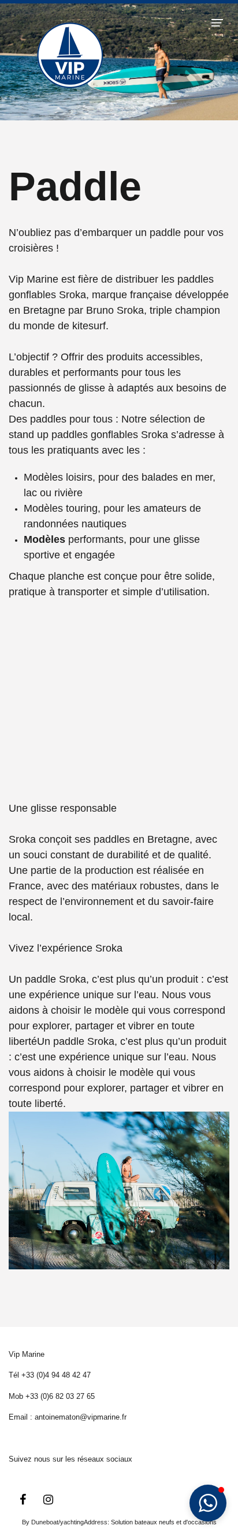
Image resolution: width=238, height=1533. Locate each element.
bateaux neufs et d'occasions (176, 1522)
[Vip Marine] (70, 54)
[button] (217, 22)
